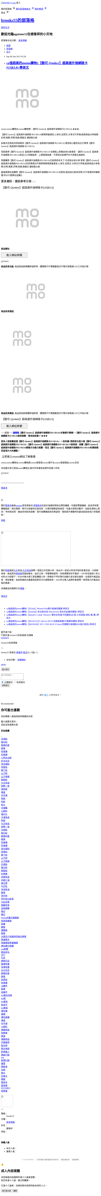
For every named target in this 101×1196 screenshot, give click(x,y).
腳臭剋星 (5, 745)
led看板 (4, 1008)
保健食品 (5, 877)
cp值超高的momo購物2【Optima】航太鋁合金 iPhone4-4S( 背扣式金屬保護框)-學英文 (45, 612)
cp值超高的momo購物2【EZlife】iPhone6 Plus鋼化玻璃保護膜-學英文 (37, 608)
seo (2, 1057)
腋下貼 (4, 770)
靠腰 (3, 924)
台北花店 (5, 970)
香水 (3, 1073)
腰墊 (3, 927)
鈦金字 (4, 1005)
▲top (3, 664)
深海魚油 (5, 889)
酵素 (3, 893)
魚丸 (3, 805)
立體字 (4, 986)
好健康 (4, 874)
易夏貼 (4, 767)
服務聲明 (75, 1160)
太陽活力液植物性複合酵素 (13, 936)
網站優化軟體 (7, 946)
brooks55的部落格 (17, 20)
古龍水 (4, 1076)
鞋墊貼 (4, 780)
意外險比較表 (7, 899)
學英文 (4, 596)
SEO (3, 955)
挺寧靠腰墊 (6, 921)
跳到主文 (5, 27)
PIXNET (31, 1160)
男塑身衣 (37, 505)
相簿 (8, 46)
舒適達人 (5, 1052)
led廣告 (4, 1002)
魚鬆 (3, 520)
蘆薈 (3, 1063)
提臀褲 (4, 1091)
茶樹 (3, 1070)
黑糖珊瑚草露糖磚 (9, 943)
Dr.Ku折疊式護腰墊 (10, 918)
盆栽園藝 (5, 908)
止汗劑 (4, 773)
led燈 (3, 998)
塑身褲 (4, 1085)
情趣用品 (5, 1030)
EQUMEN (5, 1088)
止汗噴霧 (5, 777)
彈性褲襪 (5, 1017)
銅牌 (3, 989)
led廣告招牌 (6, 995)
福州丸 (4, 814)
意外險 (4, 896)
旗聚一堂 (5, 786)
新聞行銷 (5, 1060)
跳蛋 (3, 1036)
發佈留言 (5, 685)
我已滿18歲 (6, 1191)
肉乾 (3, 802)
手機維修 (5, 1042)
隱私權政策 (65, 1160)
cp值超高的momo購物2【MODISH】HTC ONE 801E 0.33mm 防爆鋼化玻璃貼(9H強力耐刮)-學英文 (51, 624)
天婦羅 (4, 808)
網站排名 (5, 952)
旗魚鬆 (19, 573)
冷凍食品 (5, 817)
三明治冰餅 (6, 758)
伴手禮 (4, 795)
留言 (25, 652)
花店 (3, 958)
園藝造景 (5, 905)
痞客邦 (19, 652)
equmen (19, 505)
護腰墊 (16, 433)
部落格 (9, 49)
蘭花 (3, 914)
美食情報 (22, 40)
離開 (15, 1191)
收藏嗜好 (21, 660)
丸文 (16, 570)
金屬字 (4, 992)
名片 (8, 52)
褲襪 (3, 1014)
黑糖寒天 (5, 940)
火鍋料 (4, 811)
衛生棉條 (5, 1049)
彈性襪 (4, 1011)
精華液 (4, 1067)
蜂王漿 (4, 883)
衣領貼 (4, 739)
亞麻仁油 (5, 880)
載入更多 (5, 669)
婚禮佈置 (5, 964)
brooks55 (5, 638)
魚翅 (3, 820)
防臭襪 (4, 755)
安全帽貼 (5, 764)
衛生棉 (4, 1045)
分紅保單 (5, 902)
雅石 (3, 911)
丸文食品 (27, 570)
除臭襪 (4, 751)
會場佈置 (5, 967)
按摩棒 (4, 1033)
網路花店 (5, 961)
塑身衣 (4, 488)
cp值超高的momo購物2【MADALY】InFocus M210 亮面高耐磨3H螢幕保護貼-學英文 (45, 621)
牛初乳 (4, 886)
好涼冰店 (5, 761)
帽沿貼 (4, 742)
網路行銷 (5, 1055)
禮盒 (22, 588)
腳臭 (3, 748)
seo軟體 (4, 949)
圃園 (3, 1079)
